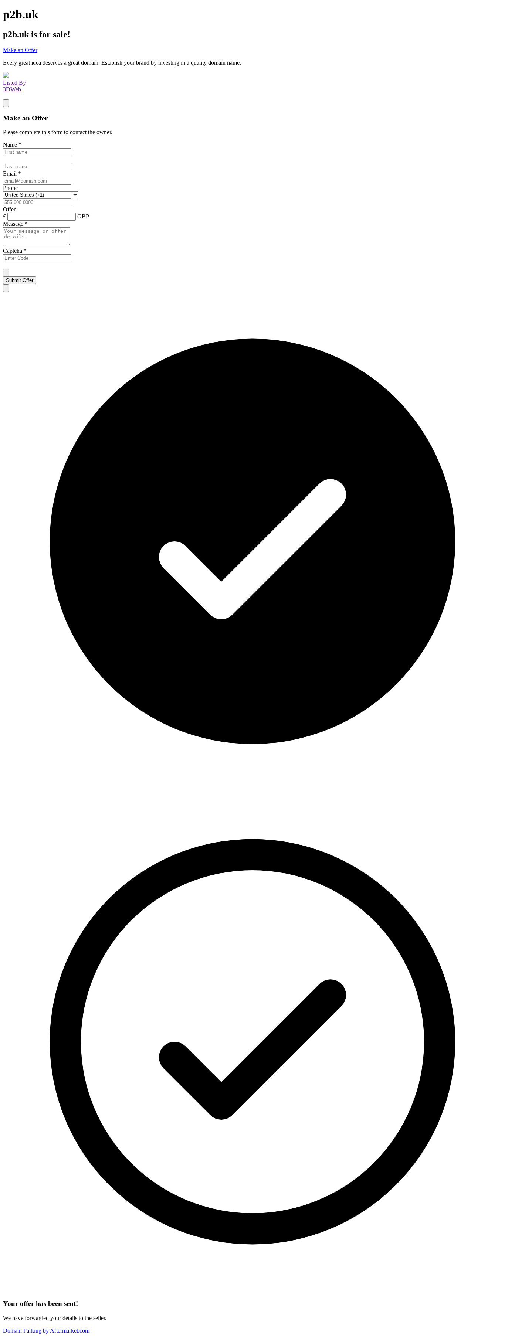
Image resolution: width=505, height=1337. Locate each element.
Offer (9, 209)
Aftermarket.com (46, 1330)
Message (15, 224)
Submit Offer (19, 280)
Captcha (15, 251)
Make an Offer (20, 50)
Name (12, 145)
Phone (10, 188)
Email (12, 173)
